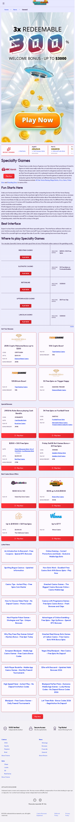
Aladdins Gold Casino (58, 456)
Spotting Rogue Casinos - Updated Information (18, 569)
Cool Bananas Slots (28, 451)
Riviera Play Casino (58, 497)
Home (6, 10)
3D (5, 770)
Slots (3, 761)
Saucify (6, 746)
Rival (5, 752)
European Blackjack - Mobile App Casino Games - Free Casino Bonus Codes (18, 653)
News (15, 10)
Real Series (7, 774)
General (44, 752)
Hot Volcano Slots (32, 151)
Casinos (4, 739)
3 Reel (6, 764)
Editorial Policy (57, 814)
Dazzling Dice (12, 182)
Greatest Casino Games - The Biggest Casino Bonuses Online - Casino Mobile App (56, 587)
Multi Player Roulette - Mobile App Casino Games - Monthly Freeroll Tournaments (19, 670)
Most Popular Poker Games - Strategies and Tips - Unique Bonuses (19, 620)
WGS (6, 743)
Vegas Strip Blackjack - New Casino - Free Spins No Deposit (56, 652)
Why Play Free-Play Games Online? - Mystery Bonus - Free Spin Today (18, 635)
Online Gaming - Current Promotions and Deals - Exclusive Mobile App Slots (56, 554)
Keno (65, 180)
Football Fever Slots (58, 419)
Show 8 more (43, 755)
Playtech (7, 749)
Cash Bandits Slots (20, 420)
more (72, 326)
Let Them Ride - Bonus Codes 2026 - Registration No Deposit (56, 701)
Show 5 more (6, 755)
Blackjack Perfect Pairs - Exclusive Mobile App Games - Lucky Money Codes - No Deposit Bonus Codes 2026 (56, 688)
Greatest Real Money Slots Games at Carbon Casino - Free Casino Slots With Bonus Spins (56, 637)
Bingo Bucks (54, 180)
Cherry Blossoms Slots (22, 449)
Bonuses (44, 746)
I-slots (6, 767)
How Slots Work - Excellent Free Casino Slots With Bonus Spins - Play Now (56, 570)
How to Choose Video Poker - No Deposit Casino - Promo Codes (19, 602)
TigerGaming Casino (58, 352)
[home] (40, 5)
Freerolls (44, 749)
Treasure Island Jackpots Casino (62, 425)
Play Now (9, 176)
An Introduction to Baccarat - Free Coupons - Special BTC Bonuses (18, 552)
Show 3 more (6, 777)
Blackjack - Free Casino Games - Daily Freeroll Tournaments (18, 701)
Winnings (45, 743)
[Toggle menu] (3, 3)
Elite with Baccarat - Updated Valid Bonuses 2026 (56, 668)
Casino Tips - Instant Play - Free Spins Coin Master (19, 585)
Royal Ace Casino (20, 423)
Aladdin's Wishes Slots (59, 453)
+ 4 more (18, 453)
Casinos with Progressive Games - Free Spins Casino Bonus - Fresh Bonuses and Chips (56, 603)
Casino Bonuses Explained (42, 814)
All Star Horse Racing (42, 180)
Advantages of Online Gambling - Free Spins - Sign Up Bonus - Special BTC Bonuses (56, 620)
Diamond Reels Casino (22, 359)
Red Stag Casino (20, 459)
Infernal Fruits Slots (52, 151)
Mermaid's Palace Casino (59, 423)
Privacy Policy (67, 814)
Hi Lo (60, 180)
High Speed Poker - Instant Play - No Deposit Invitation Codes (19, 685)
